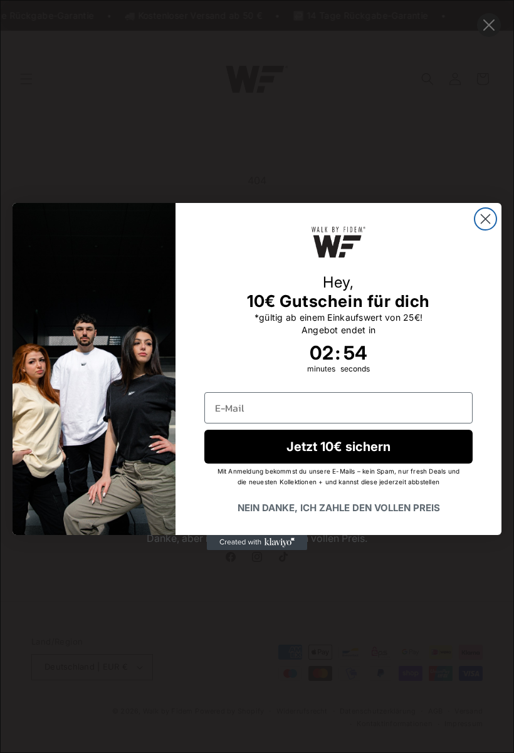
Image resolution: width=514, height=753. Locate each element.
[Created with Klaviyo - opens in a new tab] (257, 542)
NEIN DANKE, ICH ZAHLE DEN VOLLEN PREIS (339, 508)
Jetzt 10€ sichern (338, 446)
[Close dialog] (485, 219)
